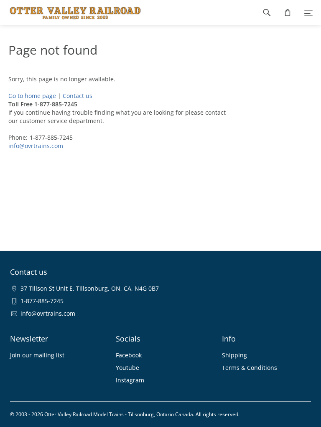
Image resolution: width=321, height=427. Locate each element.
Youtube (127, 368)
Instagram (130, 380)
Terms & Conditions (249, 368)
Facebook (129, 355)
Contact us (77, 96)
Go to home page (32, 96)
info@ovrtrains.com (35, 146)
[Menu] (308, 12)
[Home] (71, 12)
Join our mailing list (37, 355)
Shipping (234, 355)
